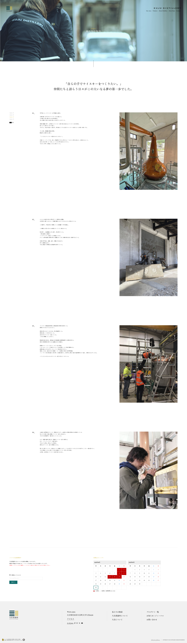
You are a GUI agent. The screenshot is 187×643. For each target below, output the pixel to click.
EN (12, 122)
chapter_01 (11, 112)
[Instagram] (77, 623)
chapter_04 (11, 119)
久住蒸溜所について (120, 616)
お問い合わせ (152, 620)
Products (155, 11)
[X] (79, 623)
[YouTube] (82, 623)
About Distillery (163, 11)
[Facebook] (74, 623)
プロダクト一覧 (153, 612)
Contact (178, 11)
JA (10, 122)
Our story (148, 11)
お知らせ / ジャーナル (155, 616)
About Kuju (172, 11)
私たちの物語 (117, 612)
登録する (13, 582)
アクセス (70, 619)
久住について (117, 620)
